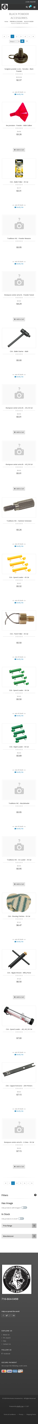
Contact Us (7, 1344)
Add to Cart (20, 150)
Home (6, 21)
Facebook (6, 1354)
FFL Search (7, 1338)
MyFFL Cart (20, 1406)
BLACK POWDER (28, 21)
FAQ (4, 1341)
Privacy (21, 1414)
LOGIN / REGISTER (30, 2)
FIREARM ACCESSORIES (16, 21)
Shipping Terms (31, 1414)
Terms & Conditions (10, 1414)
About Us (6, 1335)
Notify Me (19, 94)
